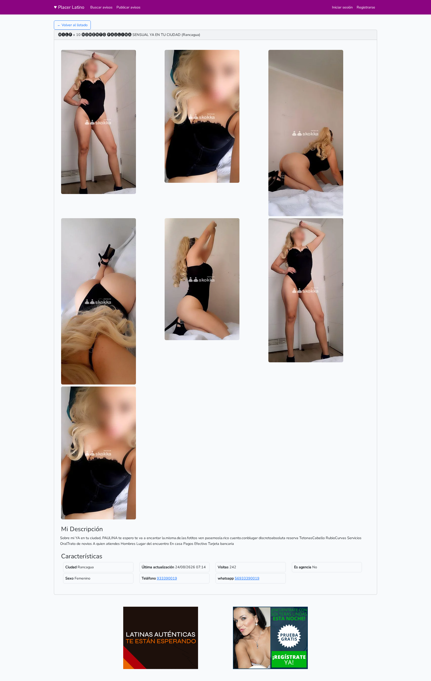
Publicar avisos (128, 7)
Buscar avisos (101, 7)
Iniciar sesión (342, 7)
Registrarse (366, 7)
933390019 (167, 578)
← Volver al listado (72, 24)
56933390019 (247, 578)
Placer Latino (69, 7)
